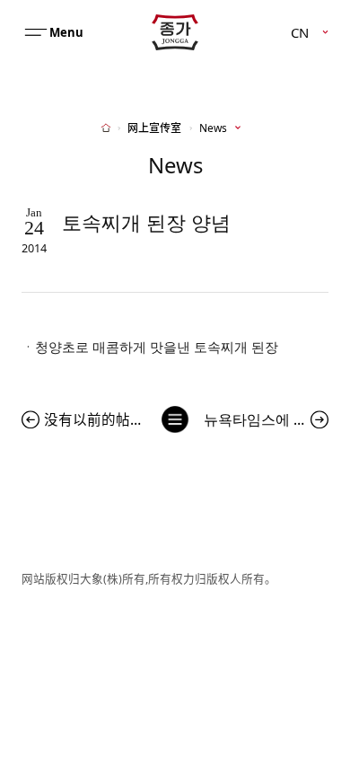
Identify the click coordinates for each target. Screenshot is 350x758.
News (213, 128)
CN (300, 31)
